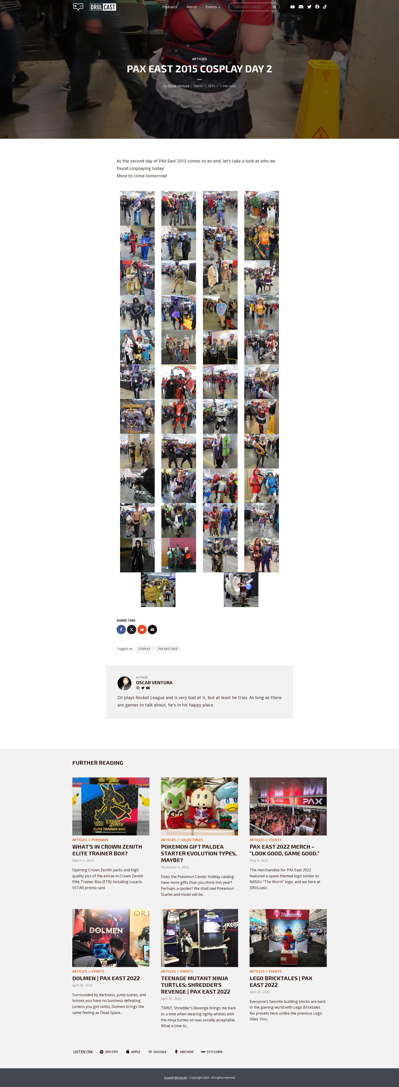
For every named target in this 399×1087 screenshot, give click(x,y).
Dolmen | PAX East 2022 (106, 978)
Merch (191, 6)
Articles (199, 59)
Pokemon (100, 840)
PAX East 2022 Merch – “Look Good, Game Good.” (284, 850)
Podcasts (169, 6)
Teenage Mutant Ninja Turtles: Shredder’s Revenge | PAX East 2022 (195, 985)
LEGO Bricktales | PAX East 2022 (281, 981)
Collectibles (191, 840)
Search (275, 7)
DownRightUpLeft (175, 1078)
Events (211, 6)
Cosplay (144, 649)
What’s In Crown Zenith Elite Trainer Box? (107, 850)
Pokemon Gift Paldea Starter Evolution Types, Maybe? (199, 853)
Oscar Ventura (178, 86)
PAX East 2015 (168, 649)
